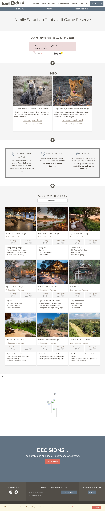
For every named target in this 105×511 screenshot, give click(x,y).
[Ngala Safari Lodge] (55, 412)
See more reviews (47, 54)
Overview (20, 9)
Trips (49, 9)
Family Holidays (48, 4)
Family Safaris (63, 4)
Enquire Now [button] (52, 461)
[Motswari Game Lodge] (56, 397)
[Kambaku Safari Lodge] (49, 408)
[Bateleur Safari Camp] (53, 405)
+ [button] (2, 376)
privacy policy (37, 495)
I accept (96, 507)
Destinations (77, 4)
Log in (92, 492)
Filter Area (52, 201)
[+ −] (52, 405)
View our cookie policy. (67, 507)
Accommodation (82, 9)
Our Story (35, 4)
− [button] (2, 379)
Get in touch (97, 4)
